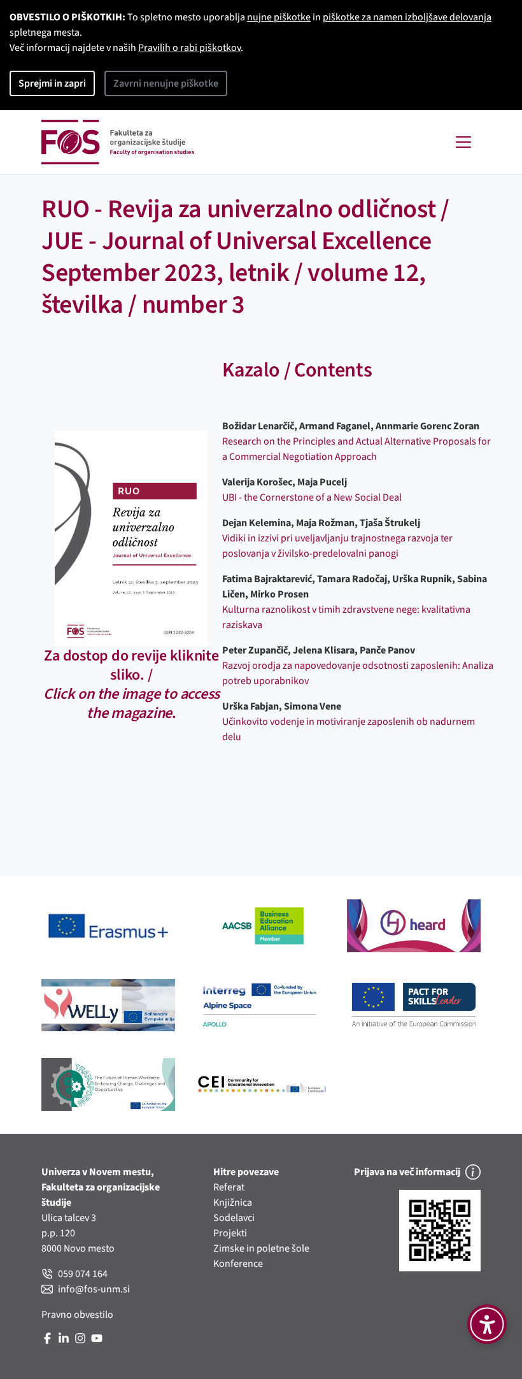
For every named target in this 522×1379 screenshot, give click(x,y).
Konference (238, 1264)
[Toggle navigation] (463, 142)
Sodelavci (234, 1218)
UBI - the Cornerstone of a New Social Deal (312, 497)
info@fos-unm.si (94, 1289)
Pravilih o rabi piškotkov (189, 48)
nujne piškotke (279, 17)
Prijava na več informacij (407, 1172)
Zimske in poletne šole (261, 1248)
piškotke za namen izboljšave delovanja (407, 17)
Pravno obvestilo (77, 1315)
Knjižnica (232, 1203)
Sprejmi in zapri (52, 83)
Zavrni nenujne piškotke (165, 83)
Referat (228, 1187)
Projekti (230, 1233)
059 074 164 (83, 1274)
